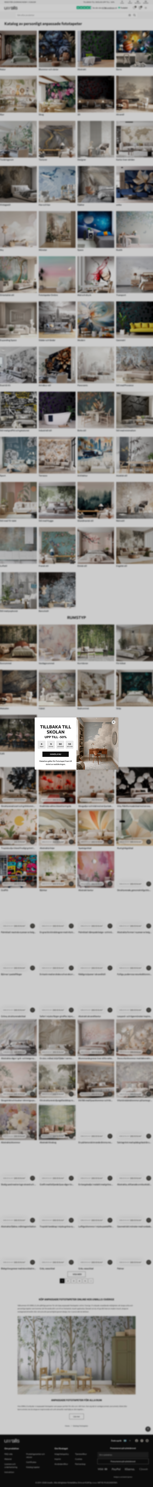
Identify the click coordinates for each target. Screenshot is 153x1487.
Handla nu (55, 754)
